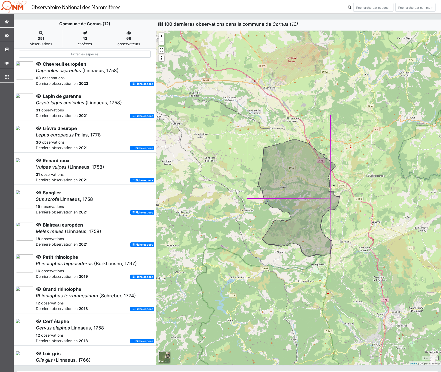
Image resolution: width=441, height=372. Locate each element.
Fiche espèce (144, 83)
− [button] (161, 41)
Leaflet (414, 363)
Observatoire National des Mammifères (75, 7)
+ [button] (161, 35)
